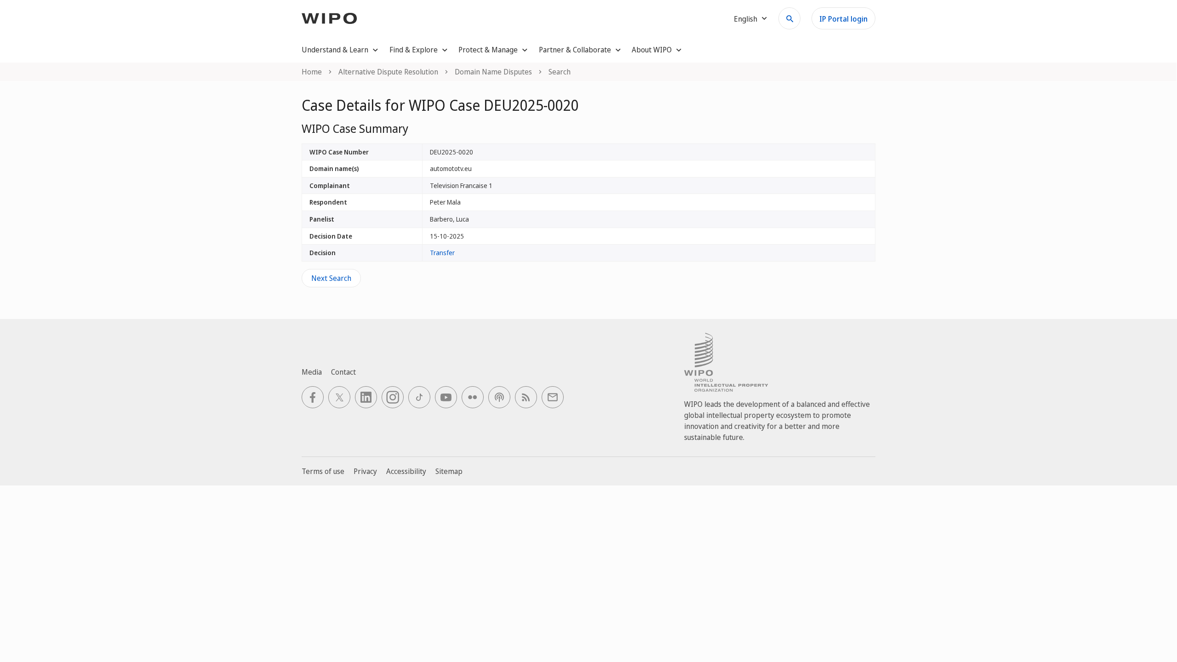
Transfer (442, 252)
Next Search (331, 278)
